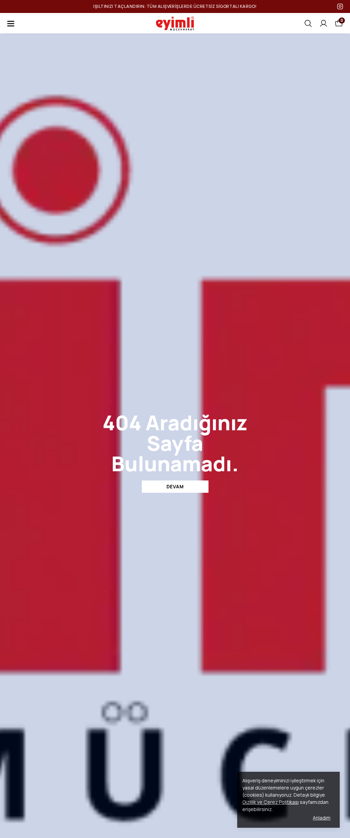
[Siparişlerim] (323, 23)
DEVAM (175, 486)
